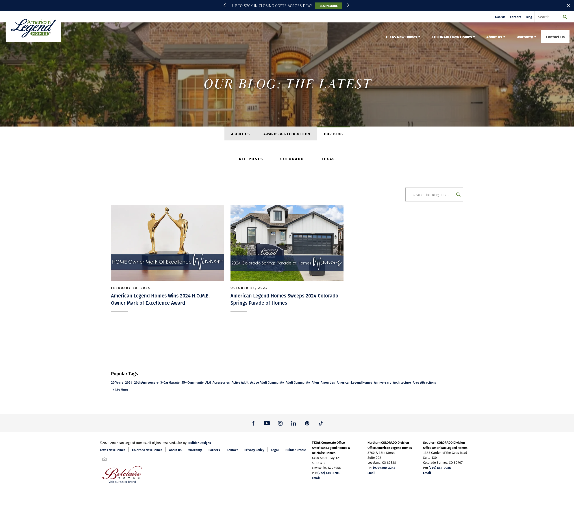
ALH (208, 382)
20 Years (117, 382)
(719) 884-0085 (440, 467)
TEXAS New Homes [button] (401, 37)
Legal (275, 449)
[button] (225, 5)
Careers (515, 17)
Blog (529, 17)
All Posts (251, 159)
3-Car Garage (170, 382)
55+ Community (192, 382)
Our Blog (333, 134)
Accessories (221, 382)
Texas (328, 159)
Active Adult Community (267, 382)
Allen (315, 382)
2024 (128, 382)
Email (316, 477)
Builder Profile (295, 449)
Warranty (195, 449)
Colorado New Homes (147, 449)
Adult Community (298, 382)
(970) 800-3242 (384, 467)
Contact (232, 449)
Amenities (328, 382)
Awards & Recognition (287, 134)
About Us (240, 134)
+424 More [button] (120, 389)
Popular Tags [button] (124, 373)
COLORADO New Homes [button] (452, 37)
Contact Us (555, 37)
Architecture (402, 382)
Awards (500, 17)
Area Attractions (424, 382)
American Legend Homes (354, 382)
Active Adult (240, 382)
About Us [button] (494, 37)
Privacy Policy (254, 449)
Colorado (292, 159)
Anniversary (382, 382)
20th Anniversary (146, 382)
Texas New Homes (112, 449)
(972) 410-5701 (328, 472)
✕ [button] (568, 5)
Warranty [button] (525, 37)
